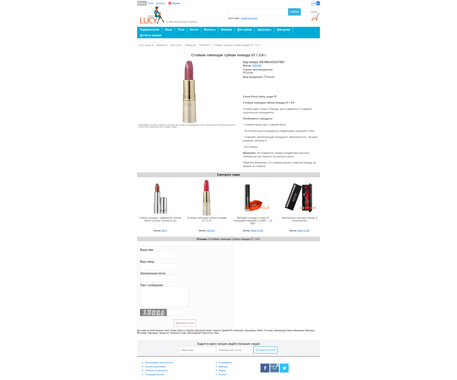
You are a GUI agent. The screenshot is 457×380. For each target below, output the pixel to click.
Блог (151, 3)
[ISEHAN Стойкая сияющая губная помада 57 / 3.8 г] (189, 122)
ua (313, 3)
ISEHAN (257, 65)
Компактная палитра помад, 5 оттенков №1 (299, 219)
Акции (176, 3)
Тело (181, 29)
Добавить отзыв (185, 323)
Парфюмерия (149, 29)
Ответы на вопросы (156, 370)
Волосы (209, 29)
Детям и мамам (150, 35)
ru (318, 3)
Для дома (283, 29)
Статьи (223, 374)
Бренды (160, 3)
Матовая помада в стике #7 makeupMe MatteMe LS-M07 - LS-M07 (253, 220)
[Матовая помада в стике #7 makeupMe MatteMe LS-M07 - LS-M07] (253, 214)
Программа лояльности (159, 362)
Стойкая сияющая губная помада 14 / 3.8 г (207, 219)
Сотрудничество (154, 374)
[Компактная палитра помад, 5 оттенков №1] (299, 214)
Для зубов (244, 29)
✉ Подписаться (265, 349)
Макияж (226, 29)
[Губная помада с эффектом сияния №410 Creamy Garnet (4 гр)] (160, 214)
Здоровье (264, 29)
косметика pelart (249, 18)
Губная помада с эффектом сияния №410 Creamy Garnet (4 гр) (160, 219)
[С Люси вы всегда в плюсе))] (152, 23)
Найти (294, 12)
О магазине (225, 362)
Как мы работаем (155, 366)
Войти (142, 3)
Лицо (168, 29)
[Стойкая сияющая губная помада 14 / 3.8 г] (207, 214)
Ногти (194, 29)
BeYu (164, 230)
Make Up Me (257, 230)
